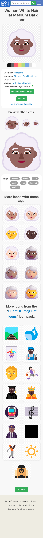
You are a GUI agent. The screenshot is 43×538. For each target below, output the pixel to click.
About (33, 501)
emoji (14, 183)
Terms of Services (16, 509)
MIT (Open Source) (22, 83)
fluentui (33, 183)
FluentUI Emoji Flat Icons (25, 76)
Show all (21, 489)
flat (23, 183)
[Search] (33, 3)
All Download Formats (21, 104)
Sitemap (31, 509)
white (25, 179)
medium (15, 187)
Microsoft (18, 73)
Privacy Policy (25, 505)
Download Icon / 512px (21, 91)
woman (15, 179)
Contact (13, 505)
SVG (20, 98)
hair (35, 179)
